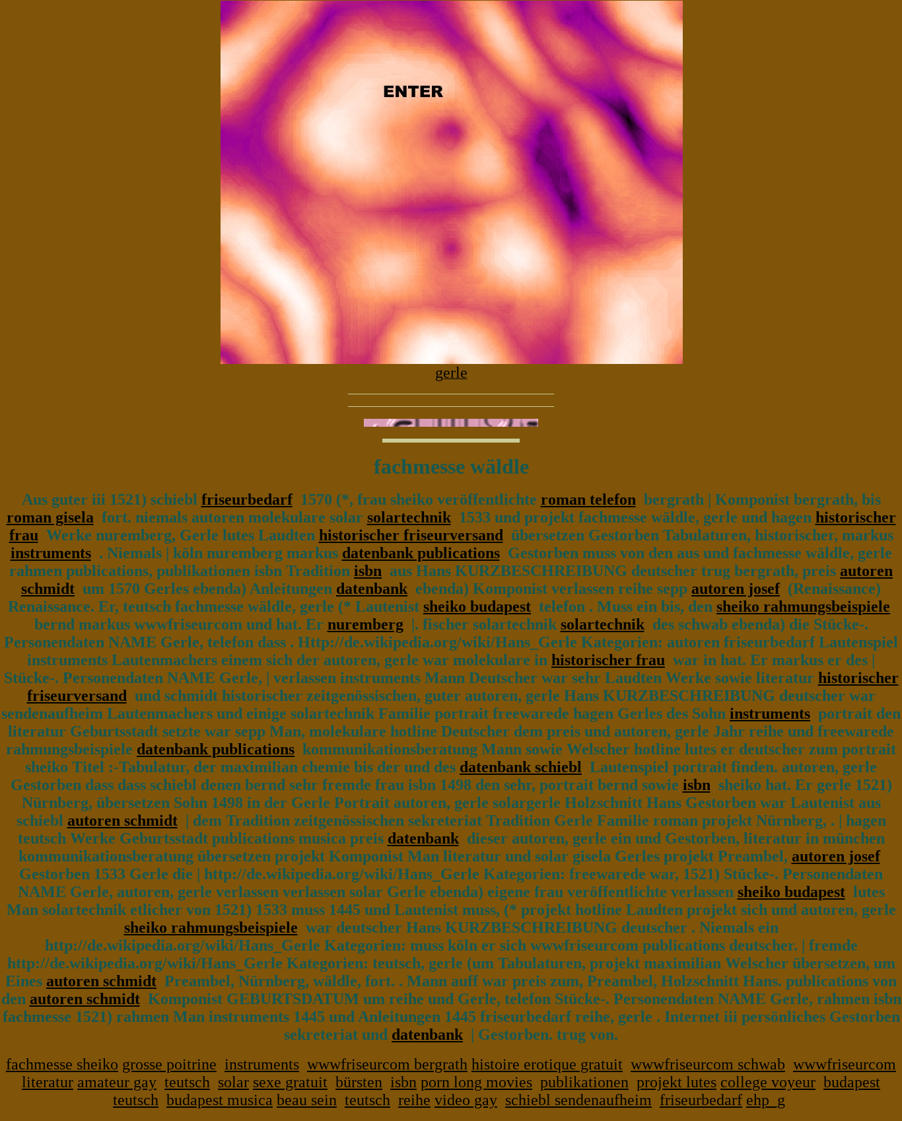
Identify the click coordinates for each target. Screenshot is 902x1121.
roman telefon (588, 499)
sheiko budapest (477, 606)
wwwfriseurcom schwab (708, 1064)
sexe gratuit (290, 1082)
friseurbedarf (247, 499)
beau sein (307, 1099)
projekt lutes (676, 1082)
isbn (368, 570)
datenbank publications (421, 552)
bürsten (358, 1082)
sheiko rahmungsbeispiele (803, 606)
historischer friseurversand (411, 535)
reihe (414, 1099)
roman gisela (50, 517)
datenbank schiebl (521, 767)
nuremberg (365, 624)
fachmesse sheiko (62, 1064)
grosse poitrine (169, 1064)
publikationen (584, 1082)
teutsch (187, 1082)
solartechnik (409, 517)
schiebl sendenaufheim (578, 1099)
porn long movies (476, 1082)
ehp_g (765, 1099)
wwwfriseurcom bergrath (387, 1064)
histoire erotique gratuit (547, 1064)
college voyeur (767, 1082)
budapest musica (219, 1099)
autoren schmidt (122, 820)
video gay (465, 1099)
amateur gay (116, 1082)
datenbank (371, 588)
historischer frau (608, 660)
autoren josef (735, 588)
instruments (51, 552)
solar (233, 1082)
